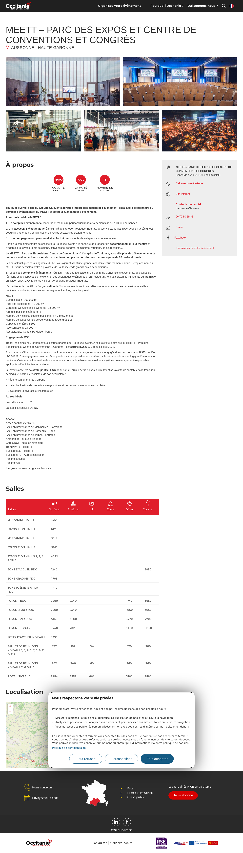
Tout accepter (157, 759)
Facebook (180, 237)
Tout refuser (86, 759)
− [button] (10, 711)
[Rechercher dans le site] (223, 6)
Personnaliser (121, 759)
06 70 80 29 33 (184, 216)
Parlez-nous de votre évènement (195, 248)
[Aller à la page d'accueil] (18, 6)
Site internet (183, 194)
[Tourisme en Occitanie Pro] (127, 822)
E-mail (179, 227)
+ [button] (10, 706)
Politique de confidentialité (69, 747)
